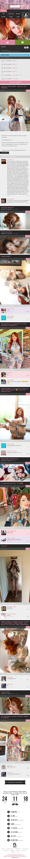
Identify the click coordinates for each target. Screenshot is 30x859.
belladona (13, 75)
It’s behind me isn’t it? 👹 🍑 (12, 483)
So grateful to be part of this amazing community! (13, 324)
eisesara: (10, 677)
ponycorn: (10, 309)
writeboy (15, 209)
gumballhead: (11, 606)
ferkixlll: (10, 684)
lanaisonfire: (11, 531)
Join (3, 13)
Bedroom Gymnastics (9, 459)
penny (15, 460)
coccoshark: (11, 538)
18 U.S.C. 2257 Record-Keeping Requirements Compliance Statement (15, 855)
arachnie (13, 78)
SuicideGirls (25, 13)
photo (15, 60)
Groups (18, 13)
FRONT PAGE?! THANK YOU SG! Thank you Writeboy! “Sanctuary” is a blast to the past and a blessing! (15, 623)
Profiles (10, 13)
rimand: (9, 765)
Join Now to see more (15, 782)
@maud (19, 452)
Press (13, 852)
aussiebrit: (10, 199)
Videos (11, 16)
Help (18, 850)
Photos (4, 16)
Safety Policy (20, 854)
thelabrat (16, 233)
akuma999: (10, 380)
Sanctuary (5, 692)
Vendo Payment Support (22, 856)
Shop (18, 16)
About (23, 850)
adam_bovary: (11, 613)
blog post (19, 75)
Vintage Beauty (7, 207)
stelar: (9, 372)
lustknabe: (10, 316)
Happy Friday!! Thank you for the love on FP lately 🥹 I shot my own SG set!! (14, 390)
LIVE (18, 852)
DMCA (11, 854)
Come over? (5, 256)
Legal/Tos (8, 854)
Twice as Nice (6, 232)
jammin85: (10, 159)
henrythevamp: (12, 451)
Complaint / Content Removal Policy (9, 856)
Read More (4, 152)
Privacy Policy (15, 854)
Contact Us (17, 856)
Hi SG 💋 (4, 546)
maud (3, 47)
